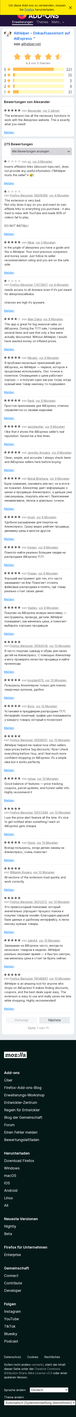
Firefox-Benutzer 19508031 (28, 740)
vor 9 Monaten (53, 319)
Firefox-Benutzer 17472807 (28, 284)
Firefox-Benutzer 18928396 (29, 195)
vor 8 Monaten (59, 284)
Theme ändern (14, 1397)
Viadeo (32, 607)
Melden (9, 132)
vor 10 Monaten (60, 646)
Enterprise (12, 1255)
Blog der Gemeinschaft (23, 1117)
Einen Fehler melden (20, 1132)
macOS (10, 1175)
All (6, 1205)
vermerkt (37, 1364)
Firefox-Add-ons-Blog (23, 1087)
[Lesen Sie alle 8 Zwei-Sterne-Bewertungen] (38, 86)
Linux (8, 1198)
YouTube (11, 1319)
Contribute (13, 1283)
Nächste (54, 1020)
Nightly (10, 1226)
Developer (12, 1290)
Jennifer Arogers (39, 452)
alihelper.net (31, 44)
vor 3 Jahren (51, 110)
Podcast (11, 1341)
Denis (31, 842)
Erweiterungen (22, 22)
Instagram (12, 1311)
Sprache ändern (15, 1390)
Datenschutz (12, 1357)
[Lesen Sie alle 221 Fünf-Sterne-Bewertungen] (38, 69)
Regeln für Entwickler (22, 1110)
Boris (31, 706)
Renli (31, 400)
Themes (42, 22)
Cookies (32, 1357)
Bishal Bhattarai (38, 478)
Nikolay (32, 357)
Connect (11, 1275)
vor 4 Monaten (42, 161)
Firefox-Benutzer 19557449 (29, 812)
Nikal (31, 242)
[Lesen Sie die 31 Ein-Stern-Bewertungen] (38, 91)
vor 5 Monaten (46, 242)
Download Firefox (19, 1161)
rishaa (31, 778)
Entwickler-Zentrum (20, 1102)
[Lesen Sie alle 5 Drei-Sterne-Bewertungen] (38, 80)
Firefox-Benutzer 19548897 (29, 978)
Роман (32, 573)
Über (8, 1080)
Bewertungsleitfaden (21, 1140)
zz (29, 161)
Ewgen (32, 547)
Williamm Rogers (21, 872)
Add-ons (12, 1073)
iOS (7, 1183)
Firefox (29, 9)
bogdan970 (36, 680)
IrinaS (31, 517)
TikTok (10, 1326)
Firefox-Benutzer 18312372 (28, 902)
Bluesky (10, 1334)
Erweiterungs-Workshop (24, 1095)
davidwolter (35, 426)
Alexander (34, 110)
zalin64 (32, 940)
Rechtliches (52, 1357)
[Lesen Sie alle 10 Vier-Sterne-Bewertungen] (38, 74)
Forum (9, 1125)
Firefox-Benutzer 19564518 (29, 646)
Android (10, 1190)
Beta (8, 1234)
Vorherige (21, 1020)
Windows (12, 1168)
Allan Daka (35, 319)
